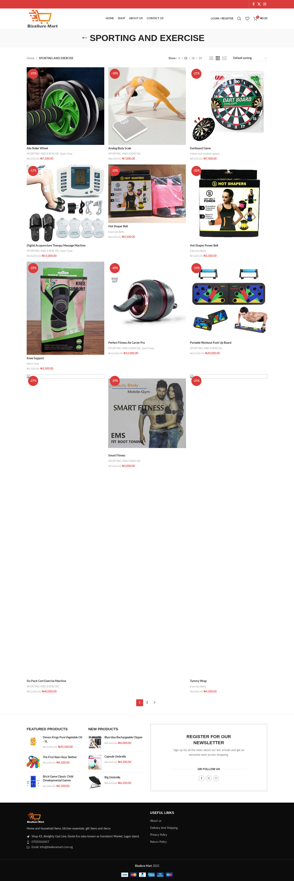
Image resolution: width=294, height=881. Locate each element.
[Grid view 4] (224, 58)
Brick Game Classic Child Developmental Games (58, 778)
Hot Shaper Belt (118, 226)
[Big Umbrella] (94, 782)
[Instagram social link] (264, 4)
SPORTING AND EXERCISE (43, 153)
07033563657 (40, 842)
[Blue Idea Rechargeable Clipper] (94, 742)
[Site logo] (43, 18)
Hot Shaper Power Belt (204, 245)
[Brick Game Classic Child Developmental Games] (33, 781)
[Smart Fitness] (147, 413)
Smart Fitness (116, 455)
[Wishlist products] (247, 19)
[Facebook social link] (253, 4)
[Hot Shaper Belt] (147, 193)
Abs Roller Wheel (37, 148)
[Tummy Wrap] (229, 526)
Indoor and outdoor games (205, 153)
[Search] (239, 19)
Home (30, 58)
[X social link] (259, 4)
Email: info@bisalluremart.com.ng (52, 847)
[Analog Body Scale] (147, 106)
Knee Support (35, 358)
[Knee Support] (65, 308)
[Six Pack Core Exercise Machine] (65, 526)
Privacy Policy (158, 835)
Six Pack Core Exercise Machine (46, 681)
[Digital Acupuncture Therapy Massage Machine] (65, 203)
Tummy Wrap (198, 681)
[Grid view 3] (218, 58)
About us (155, 821)
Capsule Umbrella (115, 756)
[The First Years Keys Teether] (33, 762)
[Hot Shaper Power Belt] (229, 203)
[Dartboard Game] (229, 106)
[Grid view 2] (211, 58)
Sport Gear (66, 153)
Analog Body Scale (119, 148)
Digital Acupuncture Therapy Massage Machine (56, 245)
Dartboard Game (200, 148)
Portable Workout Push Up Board (210, 342)
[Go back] (85, 38)
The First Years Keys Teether (60, 757)
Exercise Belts (116, 232)
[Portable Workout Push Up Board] (229, 300)
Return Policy (158, 842)
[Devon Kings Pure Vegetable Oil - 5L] (33, 742)
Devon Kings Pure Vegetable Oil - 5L (62, 739)
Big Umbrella (112, 777)
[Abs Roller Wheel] (65, 106)
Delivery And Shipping (164, 828)
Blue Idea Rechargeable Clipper (123, 737)
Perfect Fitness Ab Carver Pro (126, 342)
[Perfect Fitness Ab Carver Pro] (147, 300)
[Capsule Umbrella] (94, 762)
